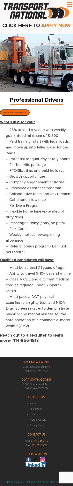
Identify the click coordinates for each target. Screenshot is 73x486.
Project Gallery (38, 419)
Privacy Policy (37, 425)
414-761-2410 (40, 440)
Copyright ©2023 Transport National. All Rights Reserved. (36, 481)
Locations (35, 414)
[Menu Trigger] (69, 4)
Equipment (36, 408)
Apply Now (56, 25)
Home (33, 403)
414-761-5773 (39, 445)
